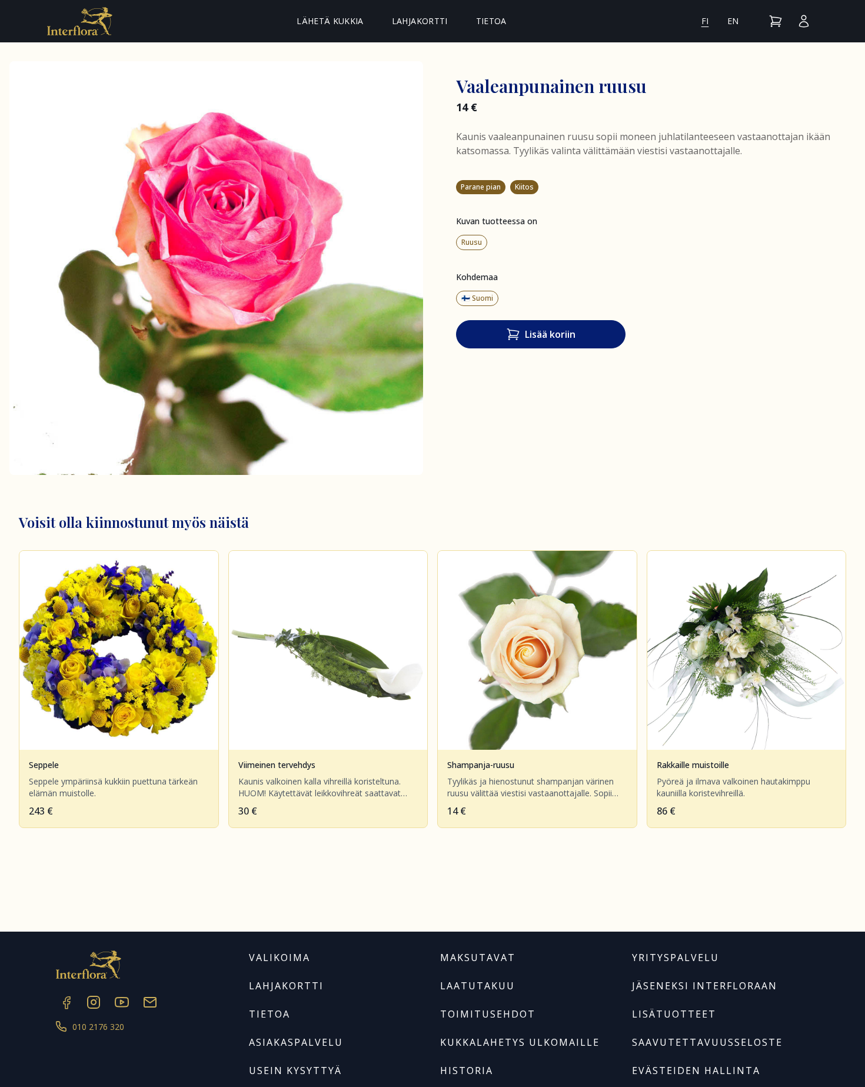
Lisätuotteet (674, 1014)
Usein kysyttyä (295, 1070)
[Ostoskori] (775, 21)
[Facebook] (65, 1002)
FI (705, 20)
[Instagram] (93, 1002)
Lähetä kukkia (330, 20)
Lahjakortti (420, 20)
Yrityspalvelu (675, 957)
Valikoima (279, 957)
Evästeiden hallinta (696, 1070)
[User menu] (804, 21)
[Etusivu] (79, 21)
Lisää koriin (550, 334)
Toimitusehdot (487, 1014)
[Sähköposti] (150, 1002)
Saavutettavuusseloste (707, 1042)
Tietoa (491, 20)
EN (733, 20)
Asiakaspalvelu (296, 1042)
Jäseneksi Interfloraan (704, 985)
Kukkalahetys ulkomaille (520, 1042)
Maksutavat (477, 957)
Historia (466, 1070)
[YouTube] (121, 1002)
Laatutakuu (477, 985)
